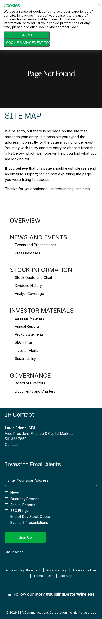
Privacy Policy (56, 570)
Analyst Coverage (29, 293)
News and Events (38, 237)
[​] (9, 594)
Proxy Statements (29, 334)
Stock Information (41, 269)
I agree (26, 35)
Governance (30, 375)
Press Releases (27, 253)
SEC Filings (24, 342)
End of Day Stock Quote (30, 516)
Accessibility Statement (23, 570)
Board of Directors (30, 383)
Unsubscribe (14, 552)
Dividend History (28, 285)
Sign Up (25, 537)
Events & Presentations (29, 522)
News (15, 493)
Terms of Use (43, 575)
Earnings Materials (29, 318)
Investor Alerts (26, 350)
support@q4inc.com (40, 174)
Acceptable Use (84, 570)
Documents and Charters (35, 391)
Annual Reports (27, 326)
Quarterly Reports (24, 499)
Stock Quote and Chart (33, 277)
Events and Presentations (35, 245)
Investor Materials (42, 310)
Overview (25, 220)
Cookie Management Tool (28, 43)
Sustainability (25, 358)
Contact (11, 444)
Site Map (65, 575)
